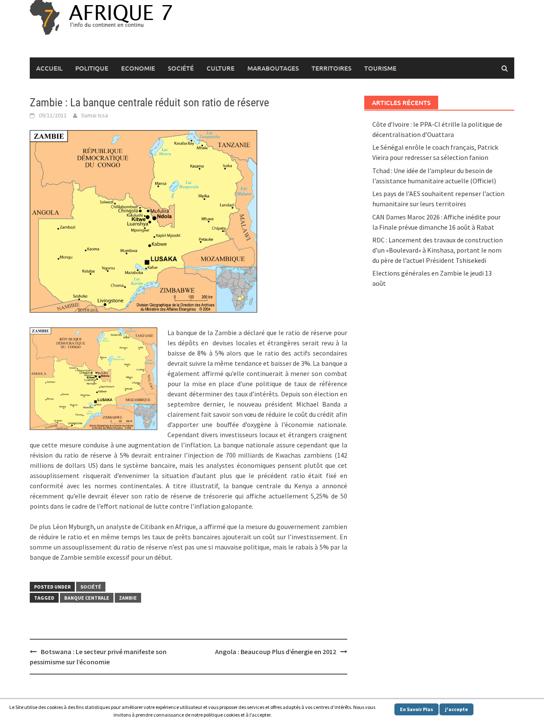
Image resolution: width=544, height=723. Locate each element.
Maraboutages (273, 68)
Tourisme (380, 68)
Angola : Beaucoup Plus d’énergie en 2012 (275, 651)
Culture (221, 68)
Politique (91, 68)
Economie (138, 68)
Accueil (49, 68)
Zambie (128, 598)
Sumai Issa (94, 115)
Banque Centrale (86, 598)
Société (181, 68)
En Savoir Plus (416, 709)
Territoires (331, 68)
